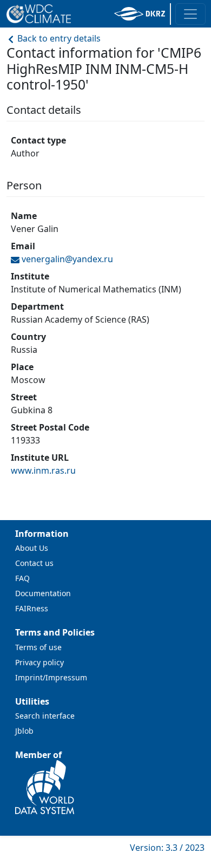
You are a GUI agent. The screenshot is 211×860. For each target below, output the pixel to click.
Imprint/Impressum (51, 677)
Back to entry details (58, 38)
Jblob (24, 731)
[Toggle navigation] (190, 14)
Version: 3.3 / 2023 (167, 848)
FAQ (22, 578)
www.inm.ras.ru (43, 470)
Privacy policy (39, 662)
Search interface (45, 716)
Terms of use (38, 647)
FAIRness (31, 608)
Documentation (43, 593)
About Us (31, 548)
